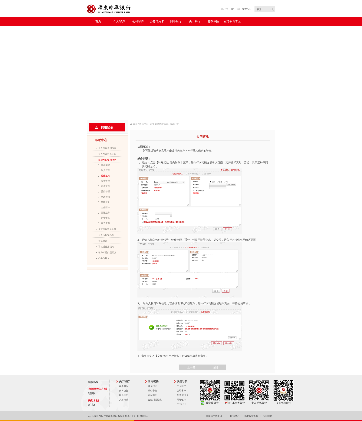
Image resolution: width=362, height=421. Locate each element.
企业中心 (105, 218)
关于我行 (181, 404)
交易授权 (105, 196)
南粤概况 (123, 386)
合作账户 (105, 207)
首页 (98, 21)
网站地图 (152, 395)
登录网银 (105, 165)
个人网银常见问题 (107, 154)
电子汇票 (105, 223)
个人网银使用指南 (107, 148)
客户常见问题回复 (107, 252)
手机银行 (102, 240)
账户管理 (105, 170)
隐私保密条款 (251, 416)
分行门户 (229, 9)
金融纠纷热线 (155, 399)
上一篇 (191, 367)
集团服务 (105, 202)
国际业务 (105, 212)
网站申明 (234, 416)
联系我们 (123, 395)
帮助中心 (246, 9)
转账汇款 (105, 175)
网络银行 (181, 399)
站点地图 (267, 416)
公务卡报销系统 (106, 235)
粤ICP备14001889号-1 (138, 416)
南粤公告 (123, 390)
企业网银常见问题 (107, 229)
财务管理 (105, 186)
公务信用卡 (104, 258)
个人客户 (181, 386)
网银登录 (107, 127)
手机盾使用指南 (106, 246)
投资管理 (105, 181)
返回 (215, 367)
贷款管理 (105, 191)
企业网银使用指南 (107, 159)
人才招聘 (123, 399)
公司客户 (181, 390)
